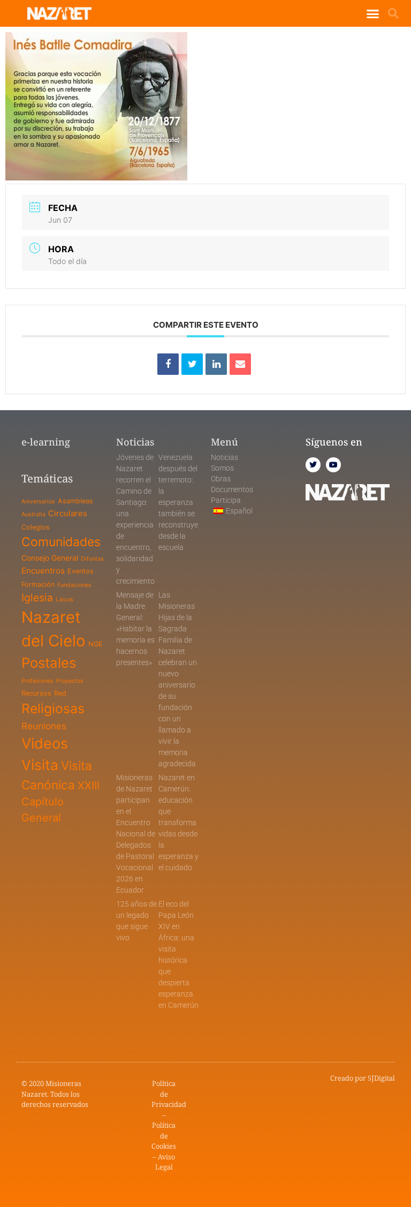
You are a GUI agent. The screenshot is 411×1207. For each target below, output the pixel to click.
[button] (372, 13)
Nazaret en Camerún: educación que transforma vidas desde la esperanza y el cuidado (178, 822)
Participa (226, 500)
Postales (48, 662)
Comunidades (61, 541)
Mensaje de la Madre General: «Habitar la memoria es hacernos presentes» (135, 629)
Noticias (224, 457)
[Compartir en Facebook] (168, 364)
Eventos (80, 571)
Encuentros (43, 570)
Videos (44, 743)
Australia (33, 514)
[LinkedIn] (216, 364)
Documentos (232, 489)
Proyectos (69, 680)
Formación (38, 584)
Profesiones (37, 680)
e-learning (45, 441)
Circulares (67, 513)
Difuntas (92, 558)
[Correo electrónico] (240, 364)
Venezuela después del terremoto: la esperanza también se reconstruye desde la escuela (178, 502)
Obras (221, 478)
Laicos (64, 599)
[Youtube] (333, 464)
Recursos (36, 693)
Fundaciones (74, 585)
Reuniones (43, 725)
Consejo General (49, 557)
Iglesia (37, 597)
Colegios (35, 527)
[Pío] (192, 364)
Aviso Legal (165, 1162)
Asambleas (75, 501)
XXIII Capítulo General (60, 801)
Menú (224, 441)
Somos (222, 468)
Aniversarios (38, 501)
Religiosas (53, 708)
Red (60, 693)
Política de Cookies (163, 1135)
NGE (95, 644)
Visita (39, 764)
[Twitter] (313, 464)
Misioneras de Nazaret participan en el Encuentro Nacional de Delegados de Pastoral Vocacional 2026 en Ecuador (135, 833)
